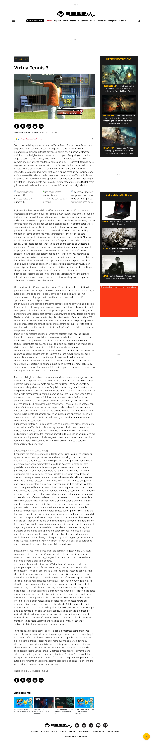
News (65, 20)
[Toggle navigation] (13, 20)
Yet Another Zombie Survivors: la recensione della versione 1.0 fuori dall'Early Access (118, 88)
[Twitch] (105, 725)
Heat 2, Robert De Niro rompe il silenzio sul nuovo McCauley (118, 277)
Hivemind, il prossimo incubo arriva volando (119, 250)
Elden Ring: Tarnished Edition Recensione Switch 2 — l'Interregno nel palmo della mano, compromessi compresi (119, 119)
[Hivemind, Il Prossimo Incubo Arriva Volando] (119, 237)
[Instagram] (85, 725)
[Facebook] (78, 725)
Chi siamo (35, 732)
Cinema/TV (101, 20)
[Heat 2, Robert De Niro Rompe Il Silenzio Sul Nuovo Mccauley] (119, 264)
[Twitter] (92, 725)
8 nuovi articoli (35, 20)
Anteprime (113, 20)
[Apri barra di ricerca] (139, 20)
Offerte (49, 20)
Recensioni (74, 20)
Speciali (84, 20)
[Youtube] (99, 725)
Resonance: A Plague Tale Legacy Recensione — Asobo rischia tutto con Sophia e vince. (119, 150)
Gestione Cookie (113, 732)
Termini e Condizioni (68, 732)
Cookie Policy (98, 732)
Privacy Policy (84, 732)
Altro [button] (121, 20)
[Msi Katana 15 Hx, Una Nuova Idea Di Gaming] (119, 210)
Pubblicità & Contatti (49, 732)
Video (92, 20)
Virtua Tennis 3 (21, 59)
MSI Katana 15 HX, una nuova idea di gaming (118, 222)
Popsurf (57, 20)
